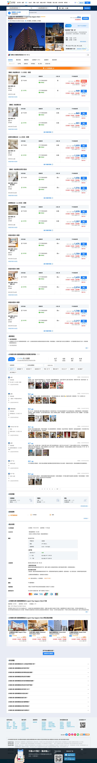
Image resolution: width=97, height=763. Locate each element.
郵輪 (34, 2)
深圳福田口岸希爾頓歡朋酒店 (30, 745)
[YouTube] (69, 734)
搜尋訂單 (81, 2)
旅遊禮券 (44, 725)
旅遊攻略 (35, 722)
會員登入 (62, 722)
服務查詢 (69, 725)
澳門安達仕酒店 (75, 743)
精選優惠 (62, 728)
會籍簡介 (62, 725)
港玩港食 (9, 728)
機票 (23, 2)
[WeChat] (78, 734)
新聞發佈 (24, 725)
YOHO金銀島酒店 (44, 743)
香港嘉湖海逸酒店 (29, 742)
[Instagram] (72, 734)
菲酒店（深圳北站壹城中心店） (63, 746)
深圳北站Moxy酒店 (33, 746)
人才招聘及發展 (25, 728)
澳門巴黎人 (80, 743)
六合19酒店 (81, 742)
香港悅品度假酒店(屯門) (50, 742)
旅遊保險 (44, 723)
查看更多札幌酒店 (48, 653)
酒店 (26, 2)
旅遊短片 (44, 726)
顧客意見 (69, 723)
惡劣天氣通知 (52, 725)
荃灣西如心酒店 (42, 742)
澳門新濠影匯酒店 (31, 743)
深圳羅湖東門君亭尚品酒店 (42, 746)
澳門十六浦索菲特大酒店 (58, 743)
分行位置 (24, 726)
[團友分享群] (85, 734)
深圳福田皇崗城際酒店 (52, 746)
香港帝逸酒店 (17, 742)
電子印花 (44, 728)
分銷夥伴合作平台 (71, 726)
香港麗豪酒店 (23, 742)
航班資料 (51, 722)
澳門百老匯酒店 (38, 743)
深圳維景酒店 (72, 745)
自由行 (30, 2)
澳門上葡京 (17, 743)
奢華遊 (65, 2)
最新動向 (24, 723)
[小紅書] (75, 734)
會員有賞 (62, 726)
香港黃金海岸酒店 (75, 742)
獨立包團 (55, 2)
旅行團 (19, 2)
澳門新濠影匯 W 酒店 (68, 743)
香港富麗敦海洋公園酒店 (66, 742)
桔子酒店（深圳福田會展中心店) (82, 745)
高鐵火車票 (43, 2)
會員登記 (62, 723)
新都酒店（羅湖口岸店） (19, 745)
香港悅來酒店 (36, 742)
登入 (88, 2)
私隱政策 (24, 729)
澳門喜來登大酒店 (24, 743)
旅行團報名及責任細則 (47, 729)
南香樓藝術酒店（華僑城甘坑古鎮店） (22, 746)
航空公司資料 (52, 723)
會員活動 (69, 722)
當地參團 (60, 2)
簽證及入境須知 (52, 726)
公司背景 (24, 722)
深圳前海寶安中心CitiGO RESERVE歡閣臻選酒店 (45, 745)
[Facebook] (66, 734)
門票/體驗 (49, 2)
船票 (37, 2)
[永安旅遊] (11, 3)
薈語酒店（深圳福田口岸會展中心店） (62, 745)
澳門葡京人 (50, 743)
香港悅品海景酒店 (58, 742)
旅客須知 (44, 722)
